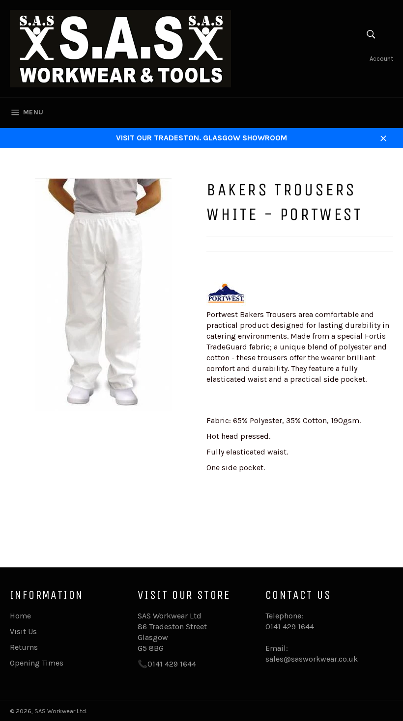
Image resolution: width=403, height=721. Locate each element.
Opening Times (36, 663)
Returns (24, 647)
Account (381, 58)
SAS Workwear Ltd (60, 711)
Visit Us (23, 631)
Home (20, 615)
